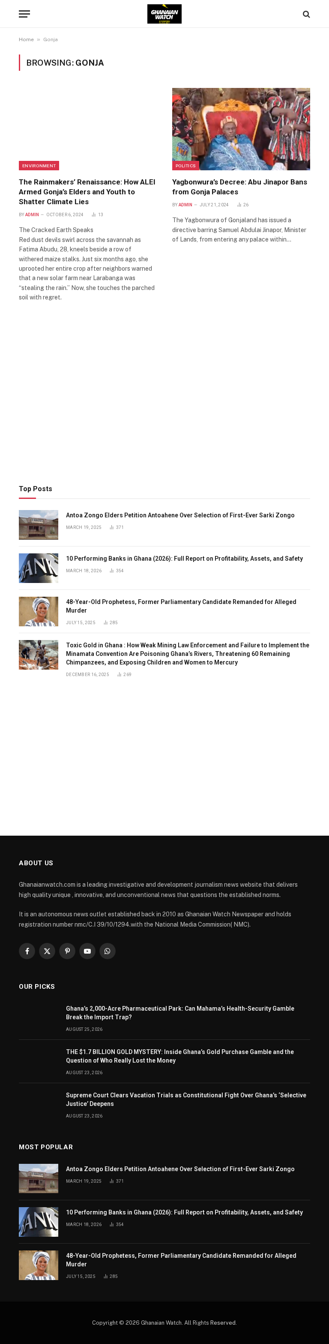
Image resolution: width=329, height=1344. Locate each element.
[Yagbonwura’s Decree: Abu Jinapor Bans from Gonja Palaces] (241, 129)
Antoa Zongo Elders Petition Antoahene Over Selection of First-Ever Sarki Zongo (180, 515)
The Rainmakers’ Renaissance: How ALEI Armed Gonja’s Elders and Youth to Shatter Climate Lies (87, 192)
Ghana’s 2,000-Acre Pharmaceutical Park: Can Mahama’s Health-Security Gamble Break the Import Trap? (180, 1013)
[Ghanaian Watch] (164, 14)
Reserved (223, 1323)
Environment (39, 165)
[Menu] (24, 14)
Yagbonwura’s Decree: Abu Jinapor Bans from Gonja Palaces (239, 187)
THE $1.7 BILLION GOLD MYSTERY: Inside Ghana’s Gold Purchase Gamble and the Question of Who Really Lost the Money (180, 1056)
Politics (186, 165)
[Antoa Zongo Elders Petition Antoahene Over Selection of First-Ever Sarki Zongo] (38, 525)
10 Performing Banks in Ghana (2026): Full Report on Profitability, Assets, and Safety (184, 558)
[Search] (305, 14)
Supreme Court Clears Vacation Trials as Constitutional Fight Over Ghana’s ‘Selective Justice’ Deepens (186, 1099)
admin (32, 214)
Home (26, 39)
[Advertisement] (164, 405)
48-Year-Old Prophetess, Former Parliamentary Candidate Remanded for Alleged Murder (181, 606)
